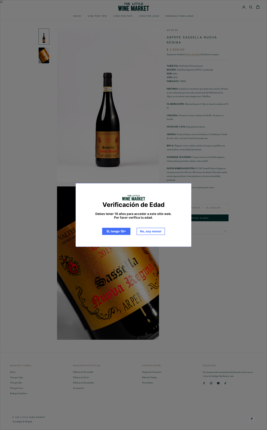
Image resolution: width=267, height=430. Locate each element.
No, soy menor (150, 231)
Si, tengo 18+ (116, 231)
